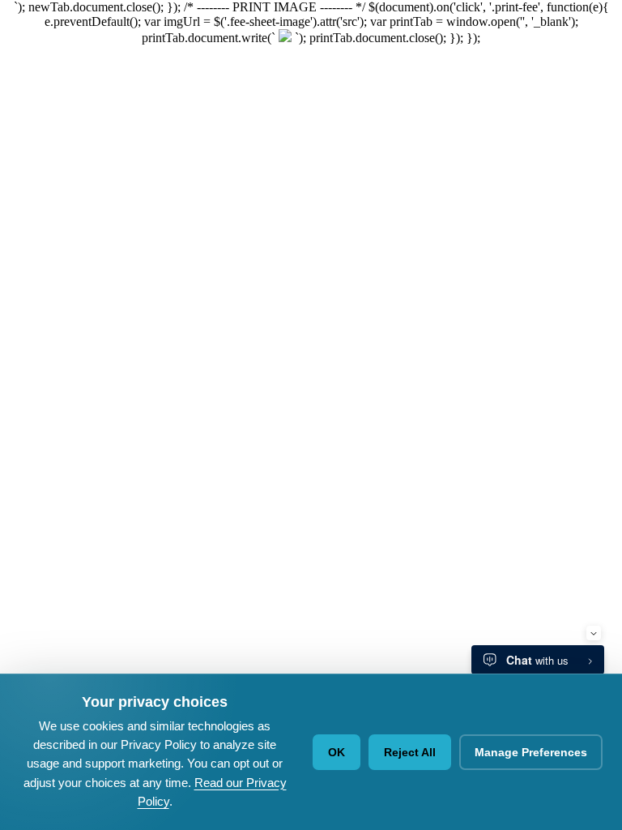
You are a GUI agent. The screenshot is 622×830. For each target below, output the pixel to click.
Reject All (410, 752)
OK (336, 752)
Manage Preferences (531, 752)
